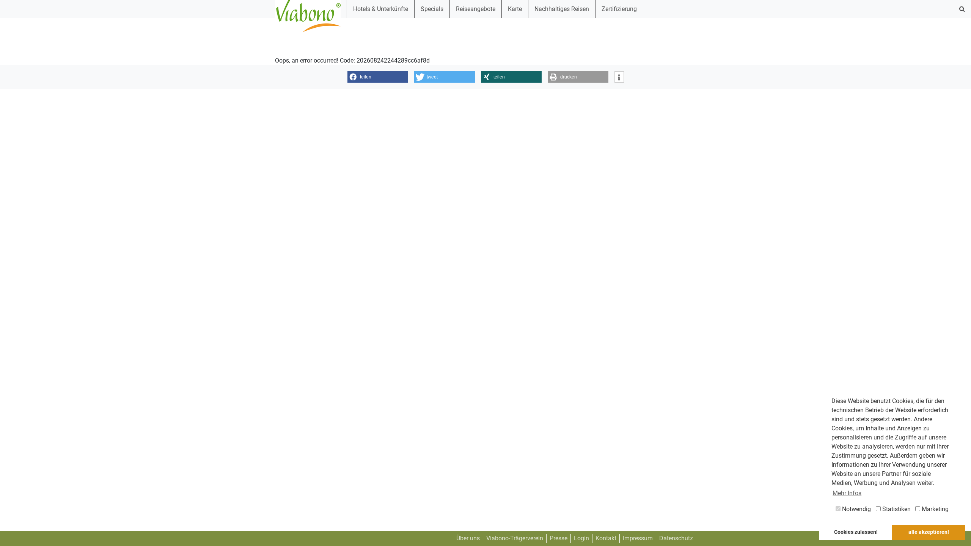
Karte (515, 9)
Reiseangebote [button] (475, 9)
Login (581, 538)
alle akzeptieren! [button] (928, 532)
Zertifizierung (619, 9)
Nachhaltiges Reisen (561, 9)
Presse (558, 538)
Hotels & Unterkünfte (380, 9)
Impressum (638, 538)
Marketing (934, 509)
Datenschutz (676, 538)
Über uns (468, 538)
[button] (377, 77)
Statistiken (896, 509)
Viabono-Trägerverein (514, 538)
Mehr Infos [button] (847, 493)
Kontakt (605, 538)
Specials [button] (432, 9)
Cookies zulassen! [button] (856, 532)
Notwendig (856, 509)
